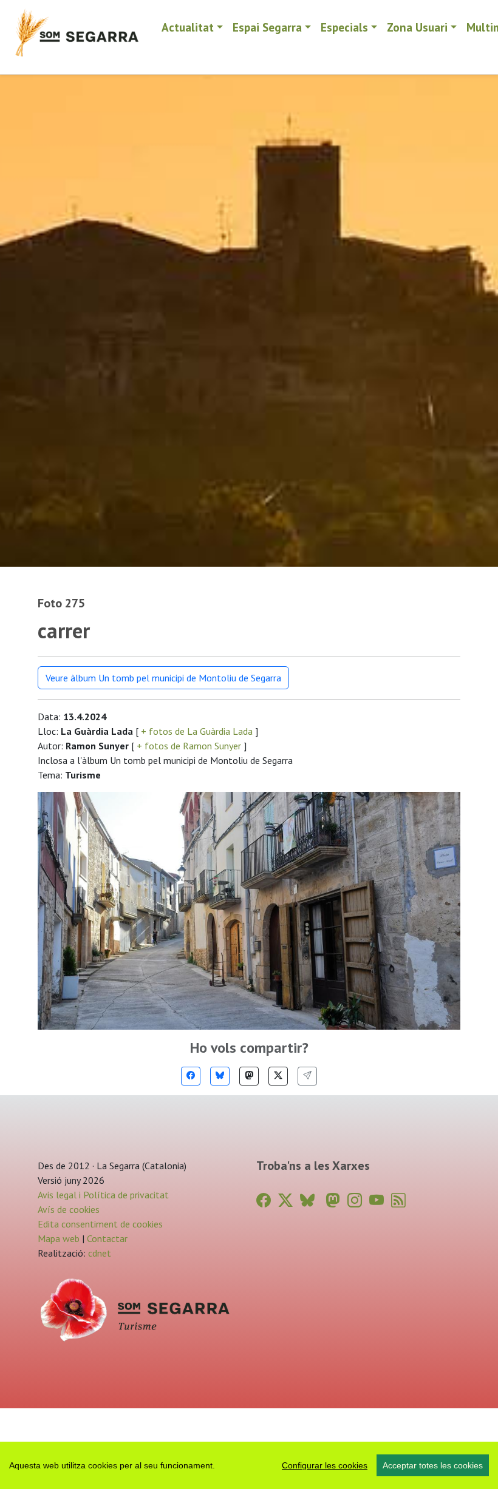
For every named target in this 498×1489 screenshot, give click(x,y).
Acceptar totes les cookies (433, 1465)
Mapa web (59, 1238)
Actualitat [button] (188, 27)
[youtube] (376, 1200)
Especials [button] (344, 27)
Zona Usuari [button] (417, 27)
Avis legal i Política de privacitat (103, 1195)
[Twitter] (278, 1076)
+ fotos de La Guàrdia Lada (196, 731)
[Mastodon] (249, 1076)
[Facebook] (190, 1076)
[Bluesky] (220, 1076)
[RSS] (398, 1200)
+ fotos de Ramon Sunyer (189, 746)
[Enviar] (307, 1076)
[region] (249, 1465)
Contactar (107, 1238)
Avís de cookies (69, 1209)
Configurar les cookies (324, 1465)
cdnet (98, 1253)
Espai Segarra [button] (267, 27)
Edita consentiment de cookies (100, 1224)
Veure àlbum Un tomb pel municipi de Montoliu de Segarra (163, 678)
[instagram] (354, 1200)
